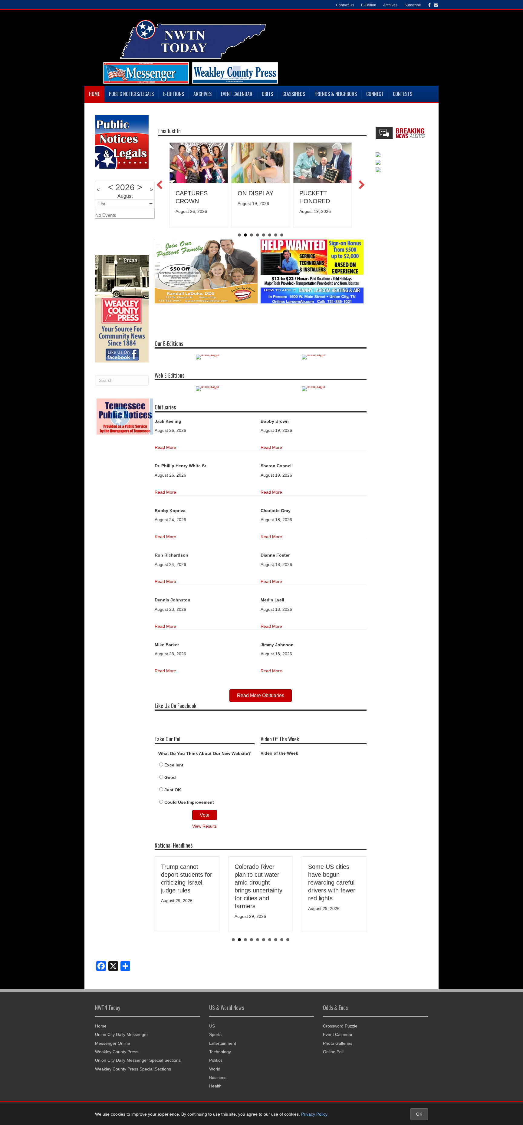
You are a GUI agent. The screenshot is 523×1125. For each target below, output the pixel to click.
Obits (267, 94)
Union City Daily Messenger (121, 1034)
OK (419, 1114)
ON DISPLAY (255, 193)
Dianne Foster (275, 555)
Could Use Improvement (189, 802)
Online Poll (333, 1051)
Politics (215, 1060)
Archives (202, 94)
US (212, 1026)
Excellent (173, 765)
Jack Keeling (168, 421)
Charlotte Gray (276, 510)
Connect (374, 94)
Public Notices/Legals (131, 94)
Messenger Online (112, 1043)
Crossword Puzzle (340, 1026)
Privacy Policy (314, 1114)
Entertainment (222, 1043)
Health (215, 1086)
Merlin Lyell (272, 599)
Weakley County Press (116, 1051)
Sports (215, 1034)
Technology (220, 1051)
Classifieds (293, 94)
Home (94, 94)
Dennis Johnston (172, 599)
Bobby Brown (275, 421)
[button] (159, 185)
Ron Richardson (171, 555)
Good (170, 777)
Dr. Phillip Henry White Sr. (181, 465)
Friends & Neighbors (335, 94)
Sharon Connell (277, 465)
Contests (402, 94)
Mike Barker (167, 644)
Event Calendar (236, 94)
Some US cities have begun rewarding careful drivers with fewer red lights (331, 882)
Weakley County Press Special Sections (133, 1069)
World (214, 1069)
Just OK (172, 789)
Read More (165, 447)
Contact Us (345, 5)
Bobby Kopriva (170, 510)
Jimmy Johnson (277, 644)
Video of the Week (279, 753)
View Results (204, 826)
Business (217, 1077)
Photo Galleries (337, 1043)
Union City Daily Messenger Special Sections (138, 1060)
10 (287, 939)
